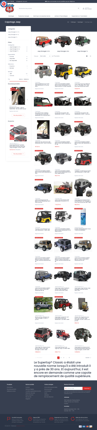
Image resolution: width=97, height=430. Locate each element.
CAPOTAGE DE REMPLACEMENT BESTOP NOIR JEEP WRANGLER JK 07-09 (63, 143)
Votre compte (48, 384)
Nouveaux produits (11, 389)
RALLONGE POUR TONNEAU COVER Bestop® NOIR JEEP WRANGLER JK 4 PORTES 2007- (42, 114)
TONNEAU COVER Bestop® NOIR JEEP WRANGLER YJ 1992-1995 (83, 171)
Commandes (47, 391)
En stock (12, 56)
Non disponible (13, 60)
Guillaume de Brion (20, 426)
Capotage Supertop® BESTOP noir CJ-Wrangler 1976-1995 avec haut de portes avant (82, 85)
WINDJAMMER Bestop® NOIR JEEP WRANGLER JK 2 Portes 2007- (42, 85)
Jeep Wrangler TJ (12, 37)
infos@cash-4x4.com (21, 1)
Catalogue (11, 16)
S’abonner (86, 388)
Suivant (87, 357)
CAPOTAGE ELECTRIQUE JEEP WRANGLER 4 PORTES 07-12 (62, 200)
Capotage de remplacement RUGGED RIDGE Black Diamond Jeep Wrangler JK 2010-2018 (82, 348)
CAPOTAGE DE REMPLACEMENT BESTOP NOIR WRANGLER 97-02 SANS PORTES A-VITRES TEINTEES (63, 85)
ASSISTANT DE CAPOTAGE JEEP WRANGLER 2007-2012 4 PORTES (43, 142)
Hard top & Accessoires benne (41, 16)
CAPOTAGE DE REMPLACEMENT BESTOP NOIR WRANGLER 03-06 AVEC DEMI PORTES (63, 172)
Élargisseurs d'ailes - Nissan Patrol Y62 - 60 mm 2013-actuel (18, 108)
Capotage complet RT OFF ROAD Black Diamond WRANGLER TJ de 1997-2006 (62, 318)
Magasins (28, 399)
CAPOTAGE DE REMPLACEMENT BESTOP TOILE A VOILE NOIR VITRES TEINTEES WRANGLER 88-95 (63, 259)
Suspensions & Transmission (79, 16)
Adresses (46, 395)
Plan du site (28, 397)
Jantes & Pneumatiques (61, 16)
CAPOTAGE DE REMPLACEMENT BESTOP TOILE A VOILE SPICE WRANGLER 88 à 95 (82, 259)
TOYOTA (12, 75)
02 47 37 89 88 (10, 1)
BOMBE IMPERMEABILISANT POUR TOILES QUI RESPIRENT (83, 229)
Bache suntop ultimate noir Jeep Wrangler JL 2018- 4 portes (42, 318)
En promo (12, 66)
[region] (18, 49)
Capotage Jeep (58, 198)
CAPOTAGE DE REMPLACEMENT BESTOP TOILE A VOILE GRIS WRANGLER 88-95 (42, 289)
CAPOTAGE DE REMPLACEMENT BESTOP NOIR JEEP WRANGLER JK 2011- (43, 172)
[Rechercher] (78, 8)
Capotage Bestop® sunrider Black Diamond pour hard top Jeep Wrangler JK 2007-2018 (17, 146)
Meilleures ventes (11, 391)
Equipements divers (79, 227)
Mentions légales (30, 389)
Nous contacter (29, 395)
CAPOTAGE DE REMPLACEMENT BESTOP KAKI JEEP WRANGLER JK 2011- (83, 143)
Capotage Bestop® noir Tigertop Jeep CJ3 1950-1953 (62, 348)
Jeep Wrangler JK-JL (13, 34)
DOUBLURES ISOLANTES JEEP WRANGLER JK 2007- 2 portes (82, 113)
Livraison (28, 387)
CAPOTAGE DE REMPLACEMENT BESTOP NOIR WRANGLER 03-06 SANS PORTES (63, 230)
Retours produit (48, 389)
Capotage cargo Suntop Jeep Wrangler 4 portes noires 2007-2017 (82, 289)
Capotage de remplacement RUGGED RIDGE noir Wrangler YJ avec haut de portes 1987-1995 (83, 201)
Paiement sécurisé (30, 393)
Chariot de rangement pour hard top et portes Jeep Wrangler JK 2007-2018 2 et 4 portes (82, 318)
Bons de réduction (48, 397)
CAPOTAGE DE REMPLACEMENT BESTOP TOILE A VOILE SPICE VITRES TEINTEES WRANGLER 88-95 (43, 259)
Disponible (12, 58)
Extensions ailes (13, 106)
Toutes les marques (23, 16)
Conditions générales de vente (33, 391)
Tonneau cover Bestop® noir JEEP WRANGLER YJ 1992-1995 (42, 229)
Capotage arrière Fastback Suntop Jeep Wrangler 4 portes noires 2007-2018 (62, 289)
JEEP (11, 73)
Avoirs (45, 393)
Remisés (12, 68)
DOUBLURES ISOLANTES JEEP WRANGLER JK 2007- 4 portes (62, 113)
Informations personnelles (50, 387)
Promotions (10, 387)
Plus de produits (17, 115)
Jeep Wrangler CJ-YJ (13, 32)
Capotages (37, 82)
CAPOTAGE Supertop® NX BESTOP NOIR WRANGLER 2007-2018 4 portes (43, 201)
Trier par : (36, 56)
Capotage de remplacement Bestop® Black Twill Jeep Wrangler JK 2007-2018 (42, 348)
